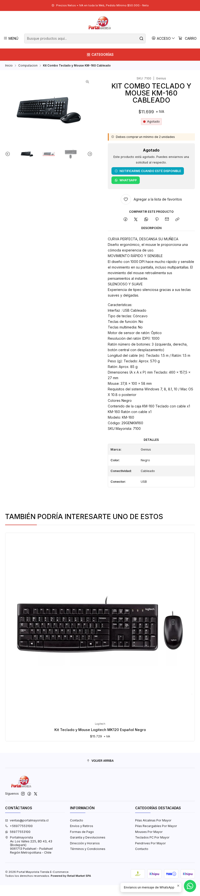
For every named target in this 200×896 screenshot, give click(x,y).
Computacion (28, 65)
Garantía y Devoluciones (87, 837)
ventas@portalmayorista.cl (29, 820)
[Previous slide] (8, 154)
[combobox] (84, 38)
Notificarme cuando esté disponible (150, 171)
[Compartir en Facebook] (125, 219)
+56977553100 (21, 826)
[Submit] (141, 38)
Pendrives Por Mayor (150, 843)
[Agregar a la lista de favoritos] (13, 621)
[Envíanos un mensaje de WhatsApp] (190, 886)
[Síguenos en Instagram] (23, 794)
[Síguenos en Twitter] (35, 794)
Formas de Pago (82, 832)
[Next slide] (88, 154)
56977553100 (20, 832)
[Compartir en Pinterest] (156, 219)
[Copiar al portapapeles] (177, 219)
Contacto (76, 820)
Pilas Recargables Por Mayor (156, 826)
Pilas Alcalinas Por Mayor (153, 820)
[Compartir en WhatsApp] (146, 219)
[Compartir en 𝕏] (136, 219)
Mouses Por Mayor (149, 832)
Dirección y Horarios (85, 843)
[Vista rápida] (13, 631)
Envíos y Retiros (81, 826)
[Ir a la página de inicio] (100, 23)
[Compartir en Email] (167, 219)
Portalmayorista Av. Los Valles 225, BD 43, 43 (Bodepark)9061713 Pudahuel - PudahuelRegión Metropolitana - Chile (31, 845)
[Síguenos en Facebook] (29, 794)
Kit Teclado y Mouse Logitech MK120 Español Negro (100, 730)
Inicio (9, 65)
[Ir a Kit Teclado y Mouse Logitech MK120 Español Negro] (100, 628)
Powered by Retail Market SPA (71, 875)
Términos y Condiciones (87, 849)
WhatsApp (128, 180)
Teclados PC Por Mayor (152, 837)
